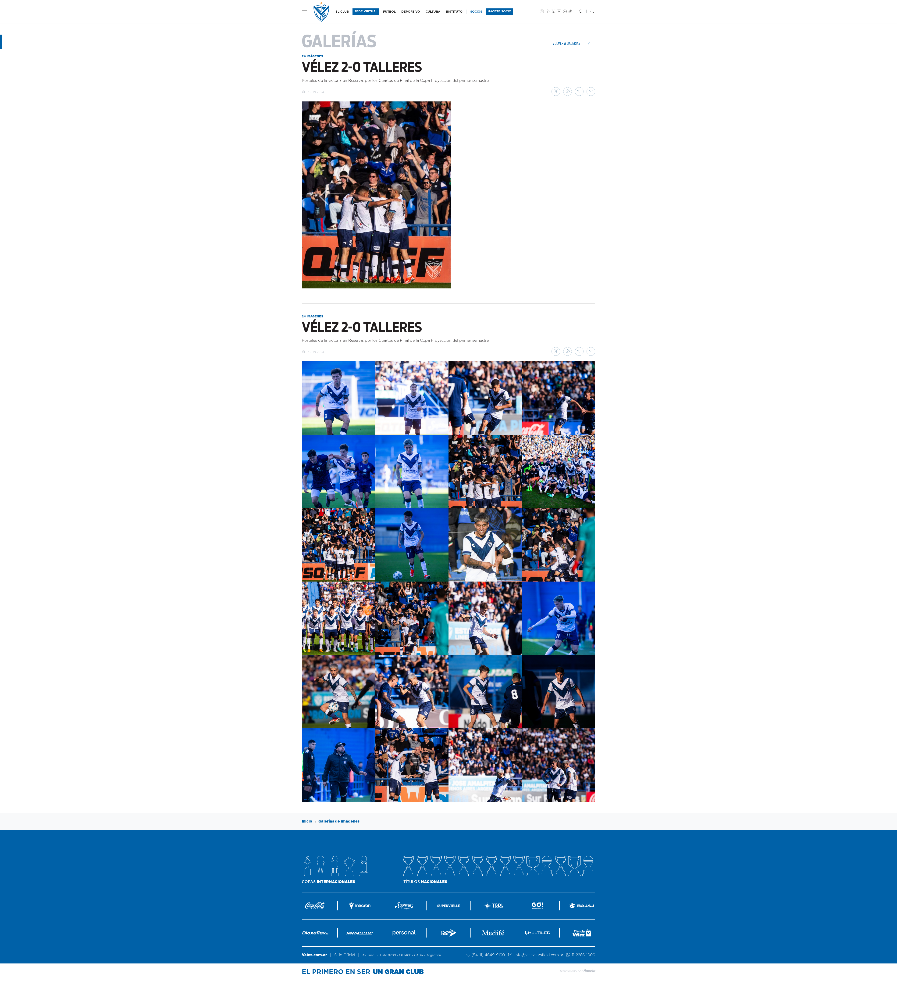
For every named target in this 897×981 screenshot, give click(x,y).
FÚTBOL (389, 11)
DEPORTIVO (410, 11)
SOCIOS (476, 11)
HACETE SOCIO (499, 11)
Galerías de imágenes (339, 821)
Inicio (307, 821)
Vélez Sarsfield (321, 12)
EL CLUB (342, 11)
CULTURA (433, 11)
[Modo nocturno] (588, 12)
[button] (556, 91)
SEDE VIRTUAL (365, 11)
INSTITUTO (454, 11)
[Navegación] (304, 11)
